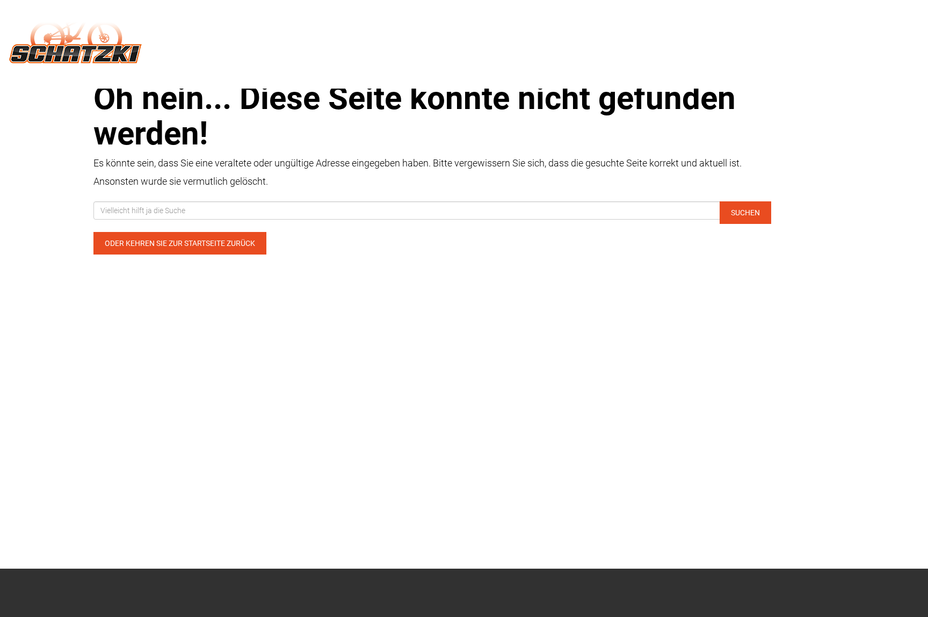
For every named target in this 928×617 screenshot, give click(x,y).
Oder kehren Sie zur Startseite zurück (180, 243)
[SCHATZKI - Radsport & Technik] (193, 36)
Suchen (745, 212)
